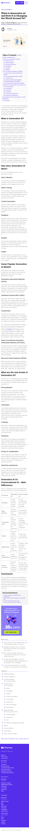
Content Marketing (9, 679)
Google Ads (9, 717)
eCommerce (4, 786)
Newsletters (9, 691)
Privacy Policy (4, 756)
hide (19, 55)
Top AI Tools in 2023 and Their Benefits (12, 602)
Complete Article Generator (7, 772)
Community (3, 807)
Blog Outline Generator (6, 771)
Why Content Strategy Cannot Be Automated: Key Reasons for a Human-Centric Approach (15, 654)
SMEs (2, 791)
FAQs (2, 804)
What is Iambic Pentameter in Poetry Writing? (10, 738)
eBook (8, 688)
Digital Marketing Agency (7, 784)
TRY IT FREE (19, 2)
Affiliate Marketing (9, 674)
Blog (2, 803)
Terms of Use (4, 758)
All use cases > (4, 776)
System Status (4, 811)
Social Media (9, 699)
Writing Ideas (9, 707)
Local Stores (4, 787)
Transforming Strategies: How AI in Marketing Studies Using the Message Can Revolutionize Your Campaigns (16, 660)
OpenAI (6, 725)
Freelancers (4, 789)
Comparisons (4, 809)
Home (3, 22)
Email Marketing (10, 714)
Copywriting (9, 685)
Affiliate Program (5, 801)
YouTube (3, 823)
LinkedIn (3, 822)
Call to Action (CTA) (11, 712)
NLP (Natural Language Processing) (14, 722)
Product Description (11, 696)
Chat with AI (4, 764)
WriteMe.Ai (10, 329)
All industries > (4, 795)
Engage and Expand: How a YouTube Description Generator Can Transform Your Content (14, 648)
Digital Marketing (8, 710)
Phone (2, 817)
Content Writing (8, 684)
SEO (7, 720)
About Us (3, 755)
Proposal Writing (8, 728)
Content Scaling (10, 681)
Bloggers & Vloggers (6, 782)
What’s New (4, 806)
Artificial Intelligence (11, 22)
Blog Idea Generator (5, 769)
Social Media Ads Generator (7, 767)
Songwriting (9, 702)
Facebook (3, 820)
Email (2, 818)
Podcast (8, 693)
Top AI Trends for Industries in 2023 (11, 600)
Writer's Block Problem (10, 733)
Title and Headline (11, 704)
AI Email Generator (5, 766)
